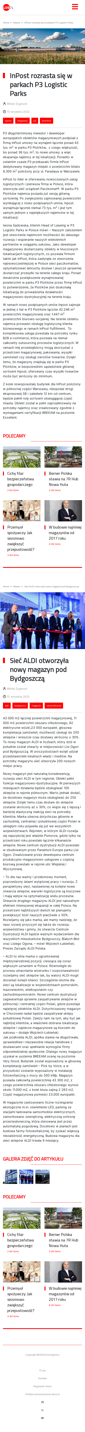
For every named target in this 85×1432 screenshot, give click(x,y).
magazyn (36, 705)
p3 (34, 120)
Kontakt (42, 1378)
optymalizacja (54, 705)
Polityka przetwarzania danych (42, 1394)
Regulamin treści (42, 1386)
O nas (42, 1370)
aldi (7, 705)
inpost (8, 120)
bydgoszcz (20, 705)
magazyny (22, 120)
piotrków (46, 120)
